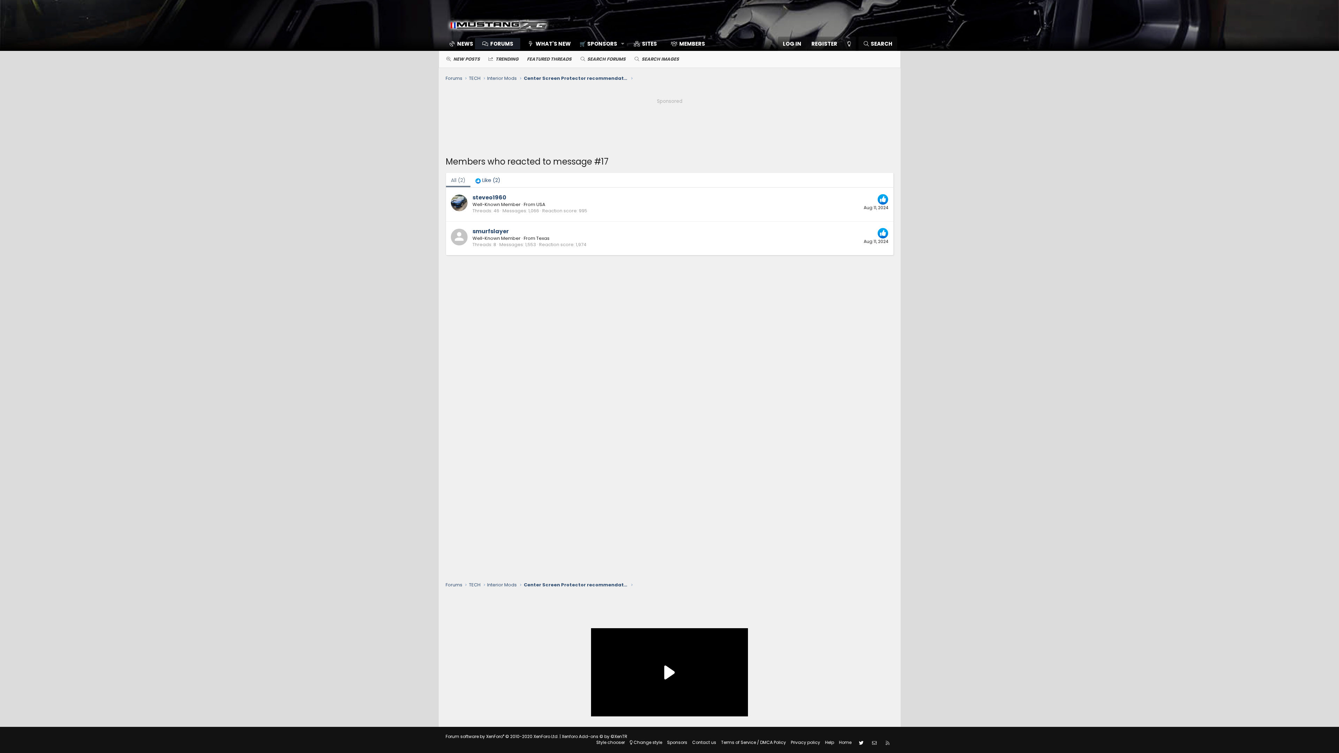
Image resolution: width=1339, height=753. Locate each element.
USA (540, 204)
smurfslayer (490, 231)
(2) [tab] (458, 180)
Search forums (606, 59)
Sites (649, 43)
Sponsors (677, 742)
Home (845, 742)
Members (692, 43)
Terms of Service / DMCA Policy (753, 742)
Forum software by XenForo (502, 736)
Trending (507, 59)
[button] (600, 44)
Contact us (704, 742)
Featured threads (549, 59)
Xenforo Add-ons (594, 736)
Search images (660, 59)
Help (829, 742)
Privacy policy (805, 742)
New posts (466, 59)
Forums (501, 43)
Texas (543, 238)
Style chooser (610, 742)
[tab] (487, 180)
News (465, 43)
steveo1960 (489, 197)
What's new (553, 43)
